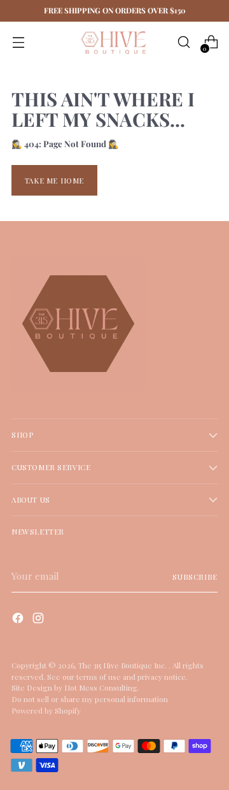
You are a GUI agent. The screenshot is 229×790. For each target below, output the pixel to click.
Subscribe (195, 576)
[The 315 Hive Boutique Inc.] (114, 42)
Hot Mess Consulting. (101, 687)
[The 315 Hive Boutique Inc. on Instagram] (39, 620)
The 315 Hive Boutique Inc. (123, 665)
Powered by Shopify (46, 710)
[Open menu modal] (18, 42)
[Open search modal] (183, 42)
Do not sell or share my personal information (89, 699)
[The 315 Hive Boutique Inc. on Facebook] (19, 620)
